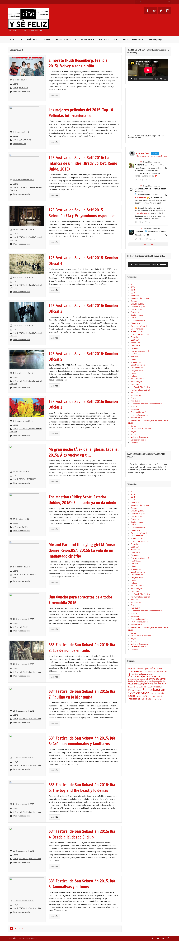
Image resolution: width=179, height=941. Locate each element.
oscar (143, 687)
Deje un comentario (21, 91)
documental (153, 676)
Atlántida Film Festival (140, 298)
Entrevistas (136, 337)
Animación (139, 669)
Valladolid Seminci (138, 440)
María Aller (139, 165)
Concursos (135, 312)
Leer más (54, 95)
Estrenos (135, 348)
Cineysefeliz (139, 674)
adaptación (131, 669)
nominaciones (159, 685)
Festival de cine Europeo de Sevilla (153, 681)
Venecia (134, 443)
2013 (133, 284)
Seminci (154, 693)
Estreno (144, 679)
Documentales (137, 329)
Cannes (134, 301)
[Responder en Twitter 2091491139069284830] (136, 239)
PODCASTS (103, 39)
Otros (133, 398)
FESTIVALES (46, 39)
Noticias (134, 393)
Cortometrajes (137, 315)
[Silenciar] (161, 79)
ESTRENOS (31, 479)
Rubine (34, 938)
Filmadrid (134, 357)
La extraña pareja (155, 39)
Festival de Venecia (146, 683)
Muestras (135, 384)
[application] (148, 70)
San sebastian (154, 689)
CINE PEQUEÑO (137, 304)
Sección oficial (139, 693)
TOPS (115, 39)
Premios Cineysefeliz (139, 412)
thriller (142, 696)
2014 (133, 287)
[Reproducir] (131, 79)
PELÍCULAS (32, 39)
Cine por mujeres (138, 307)
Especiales (135, 343)
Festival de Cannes (134, 681)
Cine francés (160, 671)
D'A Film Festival (138, 321)
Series (133, 426)
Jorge (15, 84)
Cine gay (131, 674)
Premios (139, 690)
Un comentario (19, 144)
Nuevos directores (134, 687)
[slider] (163, 264)
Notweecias (136, 395)
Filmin (133, 359)
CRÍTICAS (22, 479)
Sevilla (160, 693)
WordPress (26, 938)
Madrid (133, 373)
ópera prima (156, 699)
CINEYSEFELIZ (16, 39)
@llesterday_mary (151, 165)
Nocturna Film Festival (140, 390)
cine (142, 672)
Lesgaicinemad (137, 370)
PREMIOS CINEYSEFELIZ (66, 39)
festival (161, 678)
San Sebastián (35, 672)
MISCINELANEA (87, 39)
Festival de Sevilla (133, 683)
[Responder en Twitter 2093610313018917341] (136, 222)
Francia (161, 683)
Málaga (134, 376)
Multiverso (139, 231)
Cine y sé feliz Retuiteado (151, 162)
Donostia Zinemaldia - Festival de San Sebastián (150, 190)
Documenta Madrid (138, 326)
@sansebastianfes (144, 194)
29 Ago (162, 165)
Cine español (149, 672)
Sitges (133, 431)
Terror (138, 696)
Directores (135, 323)
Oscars (148, 687)
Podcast (132, 690)
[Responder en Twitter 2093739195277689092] (136, 179)
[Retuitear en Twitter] (141, 162)
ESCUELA (135, 340)
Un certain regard (153, 696)
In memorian (136, 362)
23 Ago (163, 231)
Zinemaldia (144, 698)
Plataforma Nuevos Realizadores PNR (146, 404)
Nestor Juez (151, 685)
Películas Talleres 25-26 (133, 39)
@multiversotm (153, 231)
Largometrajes (137, 368)
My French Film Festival (140, 387)
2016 (133, 293)
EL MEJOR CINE (25, 140)
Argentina (147, 669)
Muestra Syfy (136, 381)
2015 (15, 88)
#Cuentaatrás (140, 198)
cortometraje (149, 674)
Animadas (135, 295)
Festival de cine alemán (140, 351)
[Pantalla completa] (165, 79)
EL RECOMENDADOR (140, 334)
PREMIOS (135, 409)
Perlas (161, 687)
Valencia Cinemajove (139, 437)
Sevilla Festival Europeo (141, 429)
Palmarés (155, 687)
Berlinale (157, 668)
